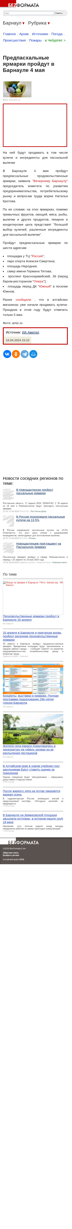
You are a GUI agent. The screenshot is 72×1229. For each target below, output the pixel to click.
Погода (56, 34)
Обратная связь (11, 853)
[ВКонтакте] (7, 354)
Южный (45, 286)
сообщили (23, 299)
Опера (38, 281)
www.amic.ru (14, 100)
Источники (40, 34)
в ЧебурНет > (55, 40)
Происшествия (14, 40)
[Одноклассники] (16, 354)
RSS (22, 859)
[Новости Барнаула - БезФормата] (20, 4)
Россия (37, 256)
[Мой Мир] (33, 354)
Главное (9, 34)
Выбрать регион (11, 855)
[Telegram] (25, 354)
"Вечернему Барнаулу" (50, 181)
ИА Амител (30, 332)
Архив (24, 34)
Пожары (35, 40)
